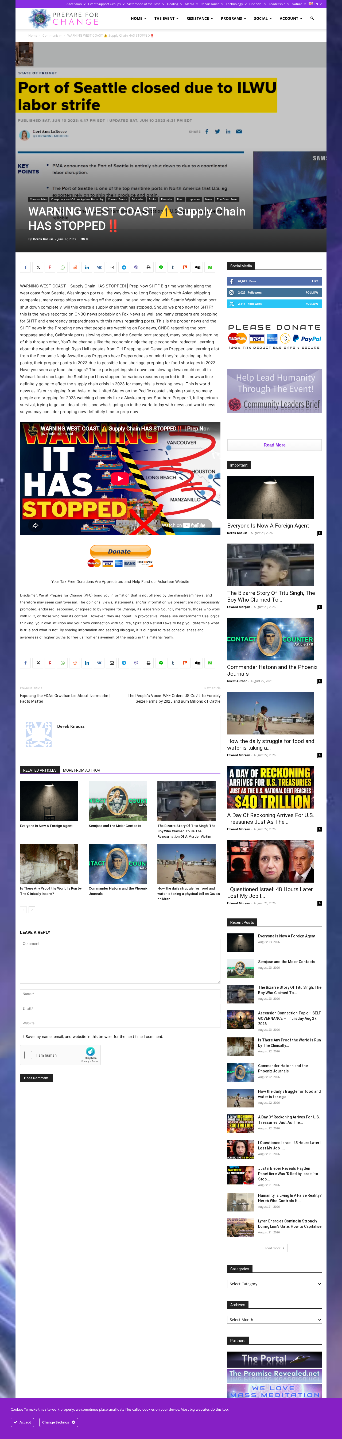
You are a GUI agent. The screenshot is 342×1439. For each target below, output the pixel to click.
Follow (312, 292)
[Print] (148, 267)
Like (315, 281)
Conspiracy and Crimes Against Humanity (77, 199)
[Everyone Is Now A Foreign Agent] (51, 801)
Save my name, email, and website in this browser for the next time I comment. (94, 1036)
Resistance (197, 18)
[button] (312, 18)
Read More (275, 445)
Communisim (52, 35)
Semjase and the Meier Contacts (115, 826)
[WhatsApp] (62, 267)
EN (315, 4)
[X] (37, 267)
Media (189, 4)
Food (180, 199)
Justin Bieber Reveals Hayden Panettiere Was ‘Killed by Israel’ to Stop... (288, 1173)
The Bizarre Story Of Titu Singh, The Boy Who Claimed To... (271, 596)
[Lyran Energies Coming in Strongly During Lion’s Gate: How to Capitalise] (240, 1227)
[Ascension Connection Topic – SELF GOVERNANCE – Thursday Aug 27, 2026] (240, 1019)
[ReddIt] (74, 267)
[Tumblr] (173, 267)
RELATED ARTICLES (40, 770)
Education (137, 199)
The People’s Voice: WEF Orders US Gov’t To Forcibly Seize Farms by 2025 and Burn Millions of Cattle (173, 698)
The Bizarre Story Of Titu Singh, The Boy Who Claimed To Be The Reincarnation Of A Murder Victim (186, 831)
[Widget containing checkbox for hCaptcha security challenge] (60, 1055)
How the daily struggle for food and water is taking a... (270, 744)
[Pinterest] (50, 267)
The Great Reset (227, 199)
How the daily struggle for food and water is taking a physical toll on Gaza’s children (188, 893)
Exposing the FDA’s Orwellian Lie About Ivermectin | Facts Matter (65, 698)
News (208, 199)
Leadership (277, 4)
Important (194, 199)
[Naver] (209, 267)
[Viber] (136, 267)
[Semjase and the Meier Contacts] (120, 801)
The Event (164, 18)
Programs (231, 18)
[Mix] (185, 267)
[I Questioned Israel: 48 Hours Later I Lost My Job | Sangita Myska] (274, 861)
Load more (273, 1248)
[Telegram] (123, 267)
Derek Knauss (43, 239)
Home (136, 18)
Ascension (74, 4)
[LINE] (160, 267)
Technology (234, 4)
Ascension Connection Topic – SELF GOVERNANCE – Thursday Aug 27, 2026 (289, 1018)
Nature (297, 4)
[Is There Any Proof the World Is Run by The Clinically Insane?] (51, 864)
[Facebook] (25, 267)
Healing (172, 4)
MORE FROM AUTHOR (81, 770)
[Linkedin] (86, 267)
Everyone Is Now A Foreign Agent (46, 826)
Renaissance (210, 4)
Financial (255, 4)
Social (261, 18)
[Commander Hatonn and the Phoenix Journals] (120, 864)
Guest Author (237, 681)
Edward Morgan (238, 607)
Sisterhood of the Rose (144, 4)
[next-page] (32, 909)
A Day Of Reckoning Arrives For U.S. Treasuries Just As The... (270, 818)
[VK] (99, 267)
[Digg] (197, 267)
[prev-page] (23, 909)
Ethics (153, 199)
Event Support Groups (104, 4)
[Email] (111, 267)
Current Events (117, 199)
